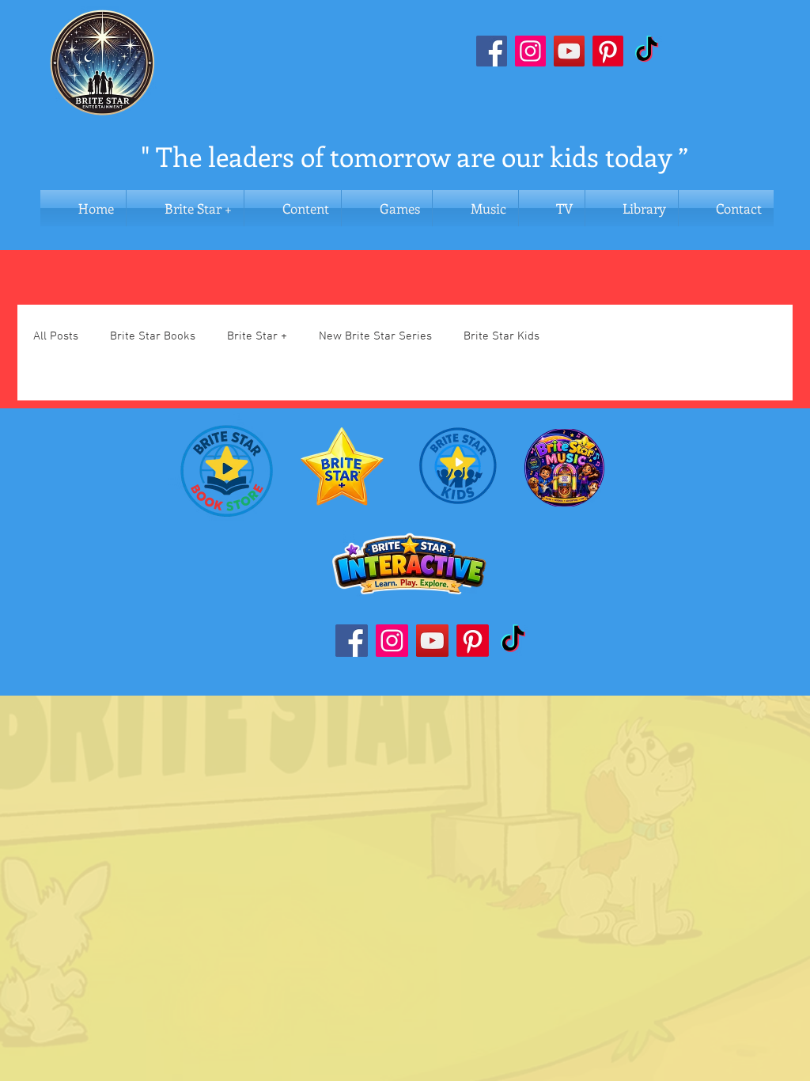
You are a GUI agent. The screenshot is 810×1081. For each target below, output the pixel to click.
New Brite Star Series (375, 336)
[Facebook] (491, 51)
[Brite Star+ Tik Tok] (646, 51)
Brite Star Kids (501, 336)
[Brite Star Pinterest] (607, 51)
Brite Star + (257, 336)
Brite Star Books (152, 336)
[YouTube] (569, 51)
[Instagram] (530, 51)
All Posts (55, 336)
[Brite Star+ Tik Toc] (513, 640)
